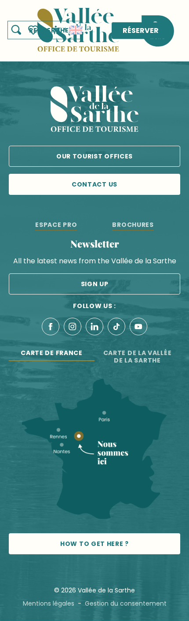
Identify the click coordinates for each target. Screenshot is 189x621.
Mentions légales (48, 603)
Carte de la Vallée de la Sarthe (137, 356)
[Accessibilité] (56, 29)
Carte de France (52, 352)
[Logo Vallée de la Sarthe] (94, 110)
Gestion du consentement (126, 603)
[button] (44, 30)
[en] (75, 30)
